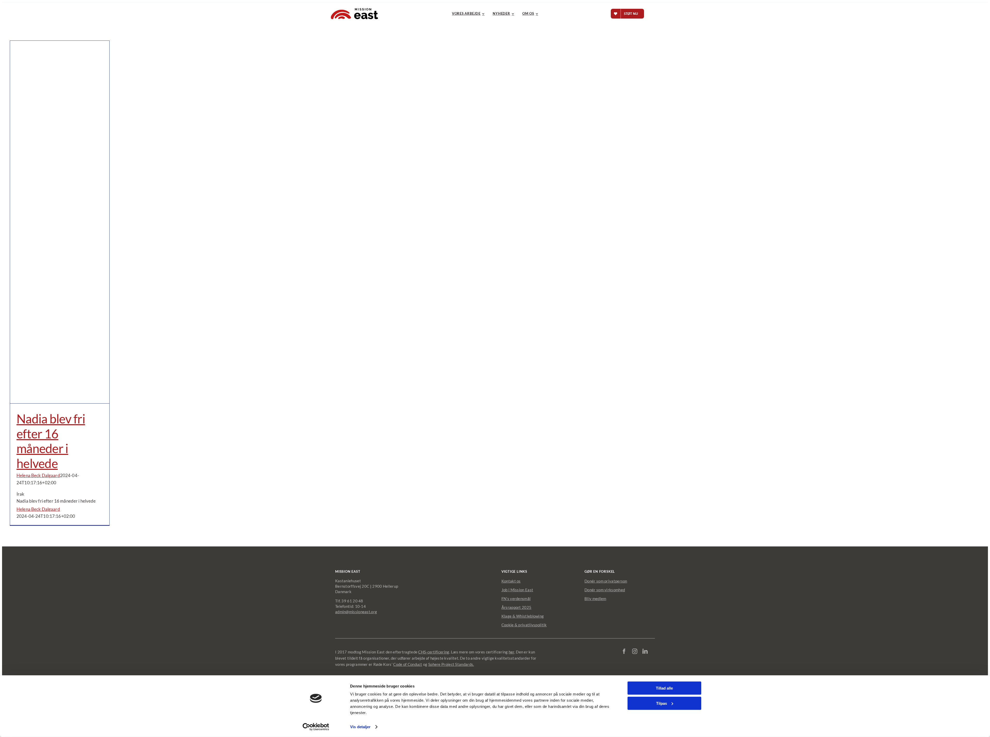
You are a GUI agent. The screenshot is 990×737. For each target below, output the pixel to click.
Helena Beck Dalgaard (38, 475)
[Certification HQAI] (637, 667)
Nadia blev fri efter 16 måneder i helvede (50, 441)
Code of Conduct (407, 664)
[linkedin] (645, 651)
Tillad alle (664, 688)
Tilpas (661, 703)
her (511, 652)
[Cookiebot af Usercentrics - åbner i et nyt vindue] (316, 727)
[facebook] (624, 651)
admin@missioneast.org (356, 611)
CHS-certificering (433, 652)
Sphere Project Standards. (451, 664)
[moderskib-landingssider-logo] (354, 8)
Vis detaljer (360, 727)
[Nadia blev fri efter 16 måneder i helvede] (59, 222)
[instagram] (634, 651)
